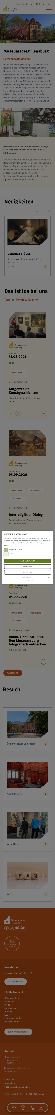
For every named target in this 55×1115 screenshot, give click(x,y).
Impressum (23, 581)
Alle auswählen (27, 561)
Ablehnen (27, 567)
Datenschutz (31, 581)
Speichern (28, 572)
